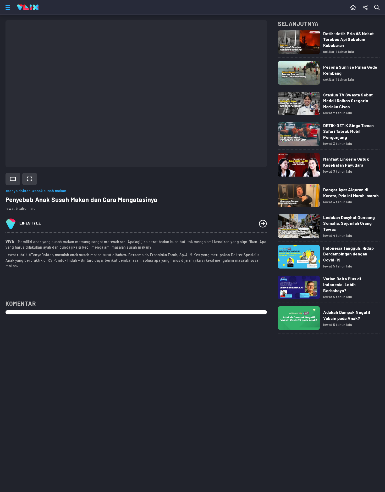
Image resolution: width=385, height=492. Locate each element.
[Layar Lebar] (13, 179)
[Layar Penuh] (29, 179)
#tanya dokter (18, 191)
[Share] (365, 7)
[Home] (28, 7)
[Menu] (7, 7)
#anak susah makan (49, 191)
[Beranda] (353, 7)
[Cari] (378, 7)
